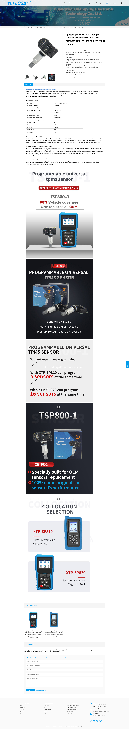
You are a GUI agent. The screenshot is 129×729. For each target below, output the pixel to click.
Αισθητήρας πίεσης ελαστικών (73, 705)
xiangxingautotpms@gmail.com (101, 711)
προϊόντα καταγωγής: (71, 72)
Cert (45, 707)
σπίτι (19, 27)
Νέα (21, 705)
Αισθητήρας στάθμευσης (72, 709)
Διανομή (45, 711)
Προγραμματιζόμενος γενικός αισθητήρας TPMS (36, 650)
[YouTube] (91, 720)
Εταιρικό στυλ (46, 705)
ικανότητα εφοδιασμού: (71, 77)
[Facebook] (94, 720)
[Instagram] (100, 720)
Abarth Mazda (70, 711)
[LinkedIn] (97, 720)
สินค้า (24, 27)
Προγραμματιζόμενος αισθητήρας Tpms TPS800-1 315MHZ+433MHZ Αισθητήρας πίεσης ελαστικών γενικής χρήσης (55, 27)
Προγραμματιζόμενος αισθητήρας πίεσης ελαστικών (62, 650)
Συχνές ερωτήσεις (24, 714)
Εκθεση (22, 711)
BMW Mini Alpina (70, 714)
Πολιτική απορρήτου (41, 690)
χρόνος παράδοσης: (70, 75)
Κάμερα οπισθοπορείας (71, 707)
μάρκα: (67, 70)
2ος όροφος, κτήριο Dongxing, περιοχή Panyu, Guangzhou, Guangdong (99, 706)
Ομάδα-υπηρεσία (47, 709)
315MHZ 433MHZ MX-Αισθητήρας (52, 651)
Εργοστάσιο (22, 707)
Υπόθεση (22, 709)
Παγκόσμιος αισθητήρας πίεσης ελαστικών (86, 650)
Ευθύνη (45, 714)
